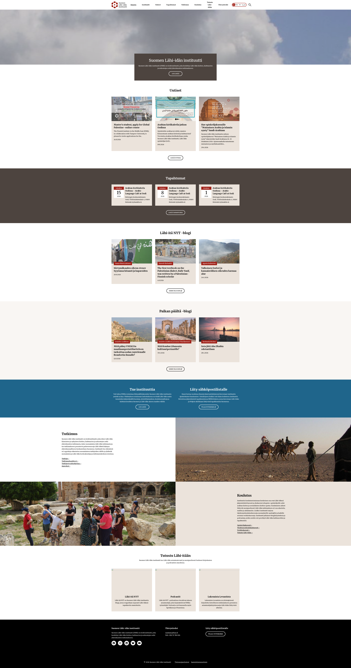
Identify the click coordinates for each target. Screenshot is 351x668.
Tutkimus (185, 5)
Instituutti (146, 5)
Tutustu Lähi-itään (210, 4)
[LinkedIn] (126, 643)
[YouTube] (139, 643)
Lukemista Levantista (219, 596)
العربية (243, 5)
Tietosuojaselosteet (182, 662)
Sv (240, 5)
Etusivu (133, 5)
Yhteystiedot (223, 5)
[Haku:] (250, 5)
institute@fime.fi (171, 633)
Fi (234, 5)
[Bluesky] (133, 643)
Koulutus (198, 5)
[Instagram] (120, 643)
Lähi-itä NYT (132, 596)
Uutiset (158, 5)
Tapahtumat (171, 5)
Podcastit (175, 596)
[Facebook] (114, 643)
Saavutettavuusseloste (199, 662)
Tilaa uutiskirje (215, 634)
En (237, 5)
